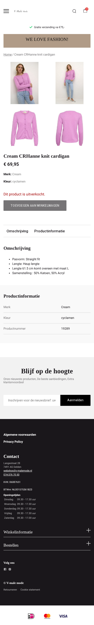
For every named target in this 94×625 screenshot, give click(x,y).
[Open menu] (6, 11)
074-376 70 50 (11, 474)
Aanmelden (75, 400)
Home (7, 54)
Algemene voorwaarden (19, 435)
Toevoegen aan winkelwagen (34, 205)
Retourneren (10, 589)
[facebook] (5, 570)
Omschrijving (17, 231)
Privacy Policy (13, 442)
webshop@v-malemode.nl (17, 470)
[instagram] (9, 570)
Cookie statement (30, 589)
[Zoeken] (74, 11)
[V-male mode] (21, 11)
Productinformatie (49, 231)
